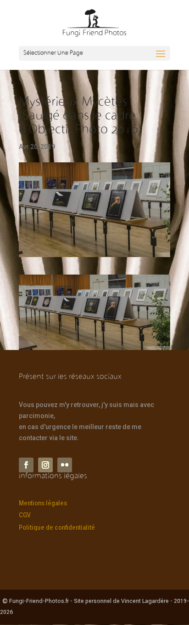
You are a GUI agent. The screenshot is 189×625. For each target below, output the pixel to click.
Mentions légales (43, 503)
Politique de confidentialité (57, 527)
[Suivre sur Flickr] (64, 465)
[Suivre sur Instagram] (45, 465)
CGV (25, 515)
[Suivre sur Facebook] (26, 465)
